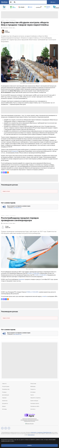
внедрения (15, 151)
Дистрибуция (5, 394)
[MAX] (4, 172)
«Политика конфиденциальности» (29, 418)
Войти (53, 2)
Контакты (32, 409)
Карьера (4, 397)
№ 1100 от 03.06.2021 (40, 275)
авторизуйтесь (17, 207)
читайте (44, 296)
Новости (7, 20)
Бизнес (4, 406)
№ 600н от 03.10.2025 (32, 292)
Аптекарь (4, 409)
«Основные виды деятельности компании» (30, 419)
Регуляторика (13, 20)
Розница (4, 392)
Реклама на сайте (34, 406)
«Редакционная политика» (29, 421)
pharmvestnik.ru (31, 434)
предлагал (22, 279)
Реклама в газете (34, 403)
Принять (29, 445)
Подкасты (32, 389)
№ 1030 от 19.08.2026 (33, 273)
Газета (32, 394)
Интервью (32, 392)
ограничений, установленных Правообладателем (41, 432)
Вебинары (32, 386)
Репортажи (33, 383)
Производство (5, 389)
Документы (5, 403)
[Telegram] (2, 172)
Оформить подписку (35, 397)
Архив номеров (34, 400)
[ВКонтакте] (6, 172)
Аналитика (4, 400)
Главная (2, 20)
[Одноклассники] (8, 172)
